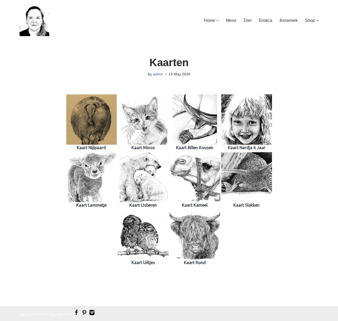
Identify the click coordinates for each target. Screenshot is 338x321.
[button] (218, 21)
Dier (248, 20)
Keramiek (289, 20)
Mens (231, 20)
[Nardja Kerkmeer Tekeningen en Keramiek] (34, 20)
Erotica (265, 20)
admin (158, 74)
